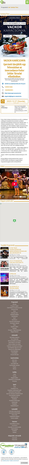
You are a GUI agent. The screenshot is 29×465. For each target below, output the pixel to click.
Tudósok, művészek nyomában (14, 346)
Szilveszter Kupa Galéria (14, 392)
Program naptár (14, 306)
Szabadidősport (14, 405)
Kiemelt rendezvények (14, 321)
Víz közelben (15, 353)
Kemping (14, 381)
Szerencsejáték (14, 418)
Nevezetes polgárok (14, 337)
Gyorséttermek (14, 363)
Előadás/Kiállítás (14, 314)
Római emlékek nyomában (14, 340)
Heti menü (14, 360)
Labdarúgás (14, 402)
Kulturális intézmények (14, 411)
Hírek (14, 386)
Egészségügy (14, 429)
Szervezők (14, 438)
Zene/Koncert (14, 309)
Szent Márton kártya (14, 423)
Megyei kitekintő (14, 331)
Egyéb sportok (14, 397)
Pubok (14, 367)
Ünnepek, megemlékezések (14, 330)
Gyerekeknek (14, 316)
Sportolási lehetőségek (14, 413)
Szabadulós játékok (14, 416)
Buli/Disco (14, 319)
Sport (14, 318)
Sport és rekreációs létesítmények (14, 393)
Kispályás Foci (14, 388)
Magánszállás (14, 377)
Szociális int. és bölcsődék (14, 427)
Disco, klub (14, 414)
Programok (4, 7)
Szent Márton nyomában (15, 342)
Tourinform (14, 425)
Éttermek (14, 362)
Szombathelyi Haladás (14, 395)
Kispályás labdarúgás (14, 400)
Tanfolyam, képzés (14, 323)
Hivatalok (14, 430)
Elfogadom (24, 463)
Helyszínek (14, 439)
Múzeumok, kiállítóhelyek (15, 349)
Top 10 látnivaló (14, 339)
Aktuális (14, 304)
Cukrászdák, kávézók (14, 365)
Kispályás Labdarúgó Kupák (14, 390)
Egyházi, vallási (14, 326)
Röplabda (14, 404)
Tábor (14, 325)
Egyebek (15, 328)
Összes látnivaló (15, 354)
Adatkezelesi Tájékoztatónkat (10, 460)
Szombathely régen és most (14, 347)
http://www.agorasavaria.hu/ (13, 93)
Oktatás (14, 432)
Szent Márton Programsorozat (14, 307)
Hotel (14, 374)
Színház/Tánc (14, 7)
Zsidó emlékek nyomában (14, 344)
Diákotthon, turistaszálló (14, 379)
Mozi (14, 311)
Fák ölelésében (14, 351)
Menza (14, 368)
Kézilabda (14, 398)
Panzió (14, 376)
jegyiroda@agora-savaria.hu (13, 96)
